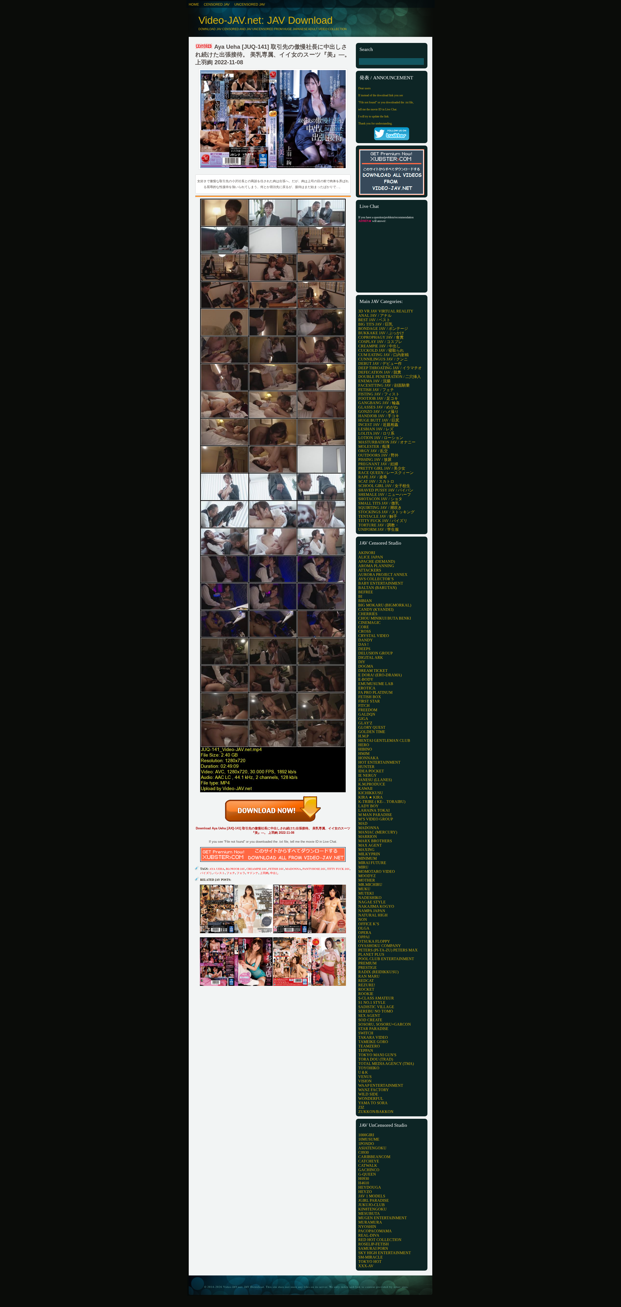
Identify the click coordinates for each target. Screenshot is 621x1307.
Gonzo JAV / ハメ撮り (378, 411)
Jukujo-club (371, 1205)
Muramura (370, 1222)
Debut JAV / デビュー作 (380, 363)
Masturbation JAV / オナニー (387, 442)
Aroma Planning (376, 566)
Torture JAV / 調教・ (378, 525)
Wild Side (368, 1094)
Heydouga (369, 1187)
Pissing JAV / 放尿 (375, 459)
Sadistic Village (376, 1007)
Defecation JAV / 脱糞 (379, 372)
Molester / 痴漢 (374, 446)
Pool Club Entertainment (386, 959)
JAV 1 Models (371, 1196)
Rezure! (366, 985)
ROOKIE (365, 994)
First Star (369, 701)
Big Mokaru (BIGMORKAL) (384, 605)
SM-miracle (370, 1257)
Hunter (366, 767)
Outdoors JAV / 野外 (378, 455)
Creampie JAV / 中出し (379, 346)
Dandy (365, 640)
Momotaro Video (376, 871)
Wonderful (370, 1098)
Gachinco (368, 1170)
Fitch (364, 705)
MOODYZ (367, 876)
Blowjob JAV (235, 869)
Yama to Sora (373, 1103)
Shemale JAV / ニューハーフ (384, 494)
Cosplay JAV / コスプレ (380, 342)
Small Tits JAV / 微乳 (378, 503)
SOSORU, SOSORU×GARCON (384, 1024)
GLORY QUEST (371, 727)
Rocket (366, 989)
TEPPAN (365, 1050)
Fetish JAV (276, 869)
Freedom (367, 710)
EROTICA (367, 688)
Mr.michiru (370, 884)
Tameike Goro (373, 1042)
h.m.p (363, 736)
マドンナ (252, 873)
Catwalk (367, 1165)
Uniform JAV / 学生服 (378, 529)
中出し (274, 873)
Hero (363, 745)
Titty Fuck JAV (338, 869)
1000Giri (366, 1135)
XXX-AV (366, 1266)
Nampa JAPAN (371, 911)
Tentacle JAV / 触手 (377, 516)
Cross (364, 631)
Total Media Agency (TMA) (386, 1064)
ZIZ (361, 1107)
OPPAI (363, 937)
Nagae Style (372, 902)
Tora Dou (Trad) (375, 1059)
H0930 (363, 1178)
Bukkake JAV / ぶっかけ (381, 333)
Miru (363, 867)
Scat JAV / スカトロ (376, 481)
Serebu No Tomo (375, 1011)
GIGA (363, 719)
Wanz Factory (373, 1090)
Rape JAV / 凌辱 (372, 477)
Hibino (365, 749)
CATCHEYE (368, 1161)
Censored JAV (216, 4)
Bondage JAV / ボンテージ (383, 329)
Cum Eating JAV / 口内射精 (383, 355)
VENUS (365, 1077)
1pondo (366, 1144)
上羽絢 (264, 873)
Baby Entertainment (380, 583)
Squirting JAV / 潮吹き (380, 508)
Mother (366, 880)
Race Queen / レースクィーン (386, 473)
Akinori (366, 553)
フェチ (230, 873)
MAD (363, 823)
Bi (360, 596)
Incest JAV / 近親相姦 (378, 425)
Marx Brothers (375, 841)
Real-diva (368, 1235)
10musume (368, 1139)
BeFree (365, 592)
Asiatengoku (372, 1148)
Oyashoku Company (379, 946)
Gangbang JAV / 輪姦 (379, 403)
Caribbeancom (374, 1157)
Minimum (367, 858)
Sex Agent (369, 1015)
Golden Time (371, 732)
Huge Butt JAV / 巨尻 (378, 420)
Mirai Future (372, 863)
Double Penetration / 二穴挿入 (389, 377)
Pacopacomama (375, 1231)
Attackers (369, 570)
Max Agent (370, 845)
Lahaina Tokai (374, 810)
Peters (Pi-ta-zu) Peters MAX (388, 950)
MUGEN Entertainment (382, 1218)
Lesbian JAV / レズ (375, 429)
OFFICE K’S (368, 924)
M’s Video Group (375, 819)
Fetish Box (369, 697)
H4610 (363, 1183)
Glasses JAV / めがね (378, 407)
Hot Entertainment (379, 762)
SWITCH (365, 1033)
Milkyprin (369, 854)
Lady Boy (368, 806)
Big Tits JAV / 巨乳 (375, 324)
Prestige (367, 967)
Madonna (293, 869)
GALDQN (366, 714)
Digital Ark (370, 657)
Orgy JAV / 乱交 (373, 451)
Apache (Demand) (376, 561)
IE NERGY (367, 775)
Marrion (367, 836)
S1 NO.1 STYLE (371, 1002)
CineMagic (369, 623)
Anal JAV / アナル (375, 315)
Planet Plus (371, 954)
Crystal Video (373, 636)
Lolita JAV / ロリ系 (376, 433)
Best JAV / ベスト (374, 320)
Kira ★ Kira (370, 797)
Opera (364, 933)
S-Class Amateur (376, 998)
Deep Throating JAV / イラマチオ (390, 368)
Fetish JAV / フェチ (376, 390)
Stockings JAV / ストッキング (386, 512)
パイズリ (206, 873)
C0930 (363, 1152)
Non (362, 919)
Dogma (365, 666)
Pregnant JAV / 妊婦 (378, 464)
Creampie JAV (256, 869)
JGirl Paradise (373, 1200)
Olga (363, 928)
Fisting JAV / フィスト (379, 394)
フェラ (241, 873)
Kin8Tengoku (372, 1209)
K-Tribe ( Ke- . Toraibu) (381, 802)
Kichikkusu (370, 793)
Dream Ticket (373, 671)
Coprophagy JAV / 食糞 (381, 337)
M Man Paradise (375, 815)
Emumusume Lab (375, 684)
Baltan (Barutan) (377, 588)
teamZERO (369, 1046)
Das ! (363, 644)
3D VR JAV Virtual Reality (385, 311)
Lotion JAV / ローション (380, 438)
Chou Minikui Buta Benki (384, 618)
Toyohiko (368, 1068)
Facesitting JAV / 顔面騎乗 (384, 385)
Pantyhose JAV (314, 869)
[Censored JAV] (204, 46)
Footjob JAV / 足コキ (378, 398)
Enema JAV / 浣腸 (374, 381)
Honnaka (368, 758)
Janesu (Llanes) (375, 780)
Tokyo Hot (370, 1261)
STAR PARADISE (373, 1029)
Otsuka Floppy (374, 941)
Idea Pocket (371, 771)
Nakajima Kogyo (376, 906)
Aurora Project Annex (383, 574)
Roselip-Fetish (373, 1244)
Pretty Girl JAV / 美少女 (381, 468)
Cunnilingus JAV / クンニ (383, 359)
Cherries (367, 614)
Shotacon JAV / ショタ (380, 499)
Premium (367, 963)
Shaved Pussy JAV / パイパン (385, 490)
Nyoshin (367, 1227)
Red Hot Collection (379, 1240)
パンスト (219, 873)
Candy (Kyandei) (375, 609)
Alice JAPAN (370, 557)
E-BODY (365, 679)
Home (194, 4)
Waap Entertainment (380, 1085)
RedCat (366, 981)
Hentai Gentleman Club (384, 740)
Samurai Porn (373, 1248)
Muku (364, 889)
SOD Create (370, 1020)
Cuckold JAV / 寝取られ (381, 350)
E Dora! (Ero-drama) (380, 675)
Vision (365, 1081)
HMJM (363, 754)
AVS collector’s (376, 579)
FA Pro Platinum (375, 692)
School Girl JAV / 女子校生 (384, 486)
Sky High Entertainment (384, 1253)
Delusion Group (375, 653)
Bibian (365, 601)
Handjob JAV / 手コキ (378, 416)
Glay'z (365, 723)
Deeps (364, 649)
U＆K (363, 1072)
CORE (363, 627)
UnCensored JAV (249, 4)
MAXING (366, 850)
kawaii (365, 788)
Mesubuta (369, 1213)
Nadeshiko (370, 898)
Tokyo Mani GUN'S (377, 1055)
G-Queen (367, 1174)
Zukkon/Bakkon (375, 1112)
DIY (361, 662)
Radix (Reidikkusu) (378, 972)
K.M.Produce (371, 784)
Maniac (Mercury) (377, 832)
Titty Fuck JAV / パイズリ (382, 521)
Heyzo (365, 1192)
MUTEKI (366, 893)
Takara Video (373, 1037)
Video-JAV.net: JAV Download (265, 20)
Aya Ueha (216, 869)
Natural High (373, 915)
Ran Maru (369, 976)
